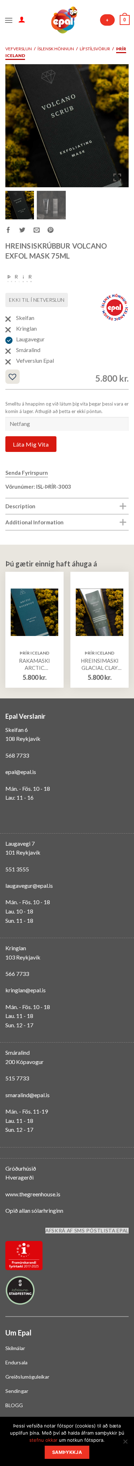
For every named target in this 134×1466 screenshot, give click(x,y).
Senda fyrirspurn (26, 472)
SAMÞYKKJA (67, 1452)
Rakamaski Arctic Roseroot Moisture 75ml (34, 664)
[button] (118, 128)
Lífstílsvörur (95, 48)
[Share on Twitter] (26, 231)
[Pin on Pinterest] (54, 231)
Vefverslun (18, 48)
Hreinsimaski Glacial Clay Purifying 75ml (100, 664)
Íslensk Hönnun (56, 48)
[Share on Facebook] (12, 231)
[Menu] (8, 19)
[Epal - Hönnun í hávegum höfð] (63, 20)
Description (20, 506)
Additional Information (34, 522)
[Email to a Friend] (41, 231)
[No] (125, 1443)
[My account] (21, 19)
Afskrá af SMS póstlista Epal (87, 1230)
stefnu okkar (43, 1440)
